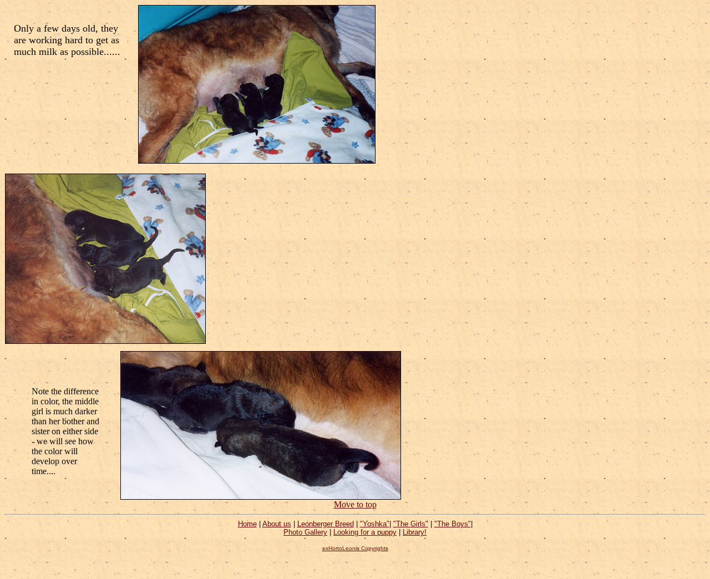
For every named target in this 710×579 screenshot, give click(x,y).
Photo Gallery (305, 532)
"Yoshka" (374, 524)
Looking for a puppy (365, 532)
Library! (415, 532)
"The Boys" (452, 524)
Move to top (355, 504)
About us (276, 524)
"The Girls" (410, 524)
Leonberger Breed (325, 524)
